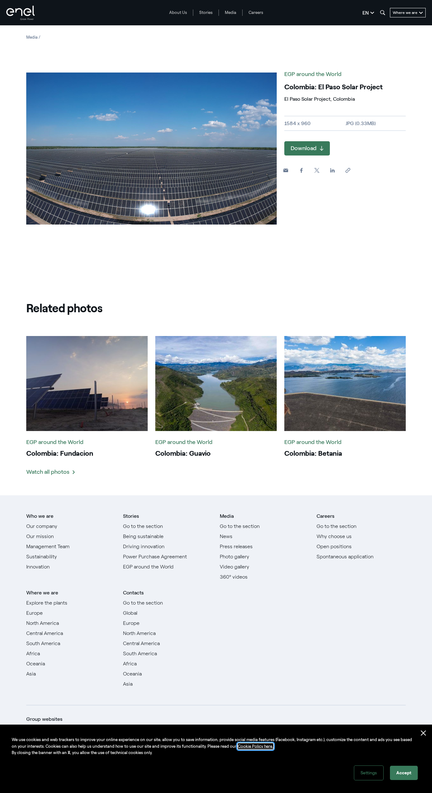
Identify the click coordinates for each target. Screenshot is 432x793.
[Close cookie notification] (423, 733)
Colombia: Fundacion (59, 453)
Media (230, 12)
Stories (206, 12)
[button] (286, 170)
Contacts (133, 593)
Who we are (39, 516)
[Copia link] (348, 170)
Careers (256, 12)
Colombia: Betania (313, 453)
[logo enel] (20, 13)
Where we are (42, 593)
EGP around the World (313, 74)
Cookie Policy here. (255, 746)
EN (365, 13)
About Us (178, 12)
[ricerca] (382, 12)
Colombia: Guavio (183, 453)
